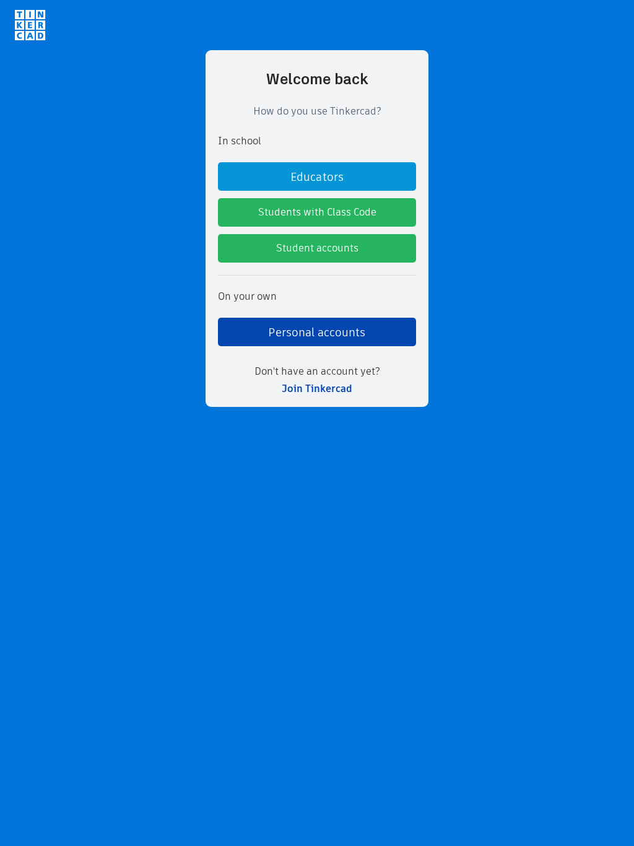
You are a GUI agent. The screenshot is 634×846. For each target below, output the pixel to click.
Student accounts (317, 248)
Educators (317, 177)
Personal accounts (316, 332)
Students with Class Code (317, 212)
